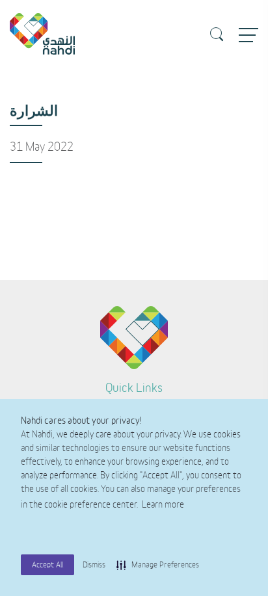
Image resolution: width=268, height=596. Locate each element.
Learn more (163, 505)
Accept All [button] (47, 565)
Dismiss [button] (94, 565)
